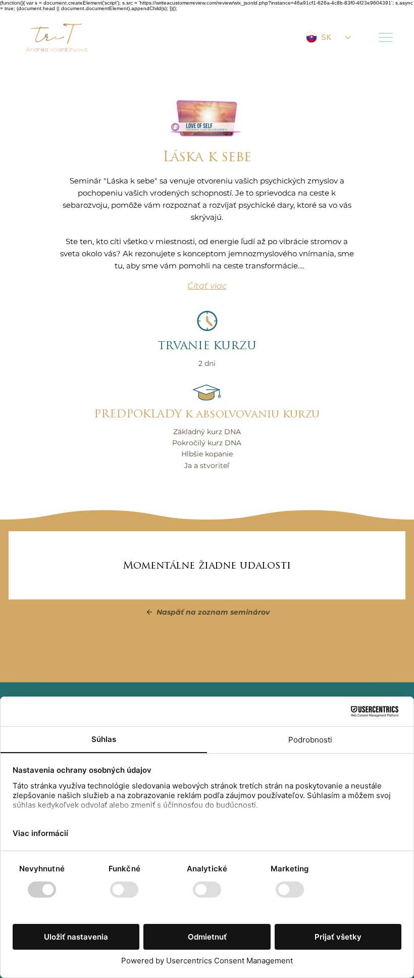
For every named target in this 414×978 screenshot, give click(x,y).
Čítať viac (207, 286)
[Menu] (386, 37)
